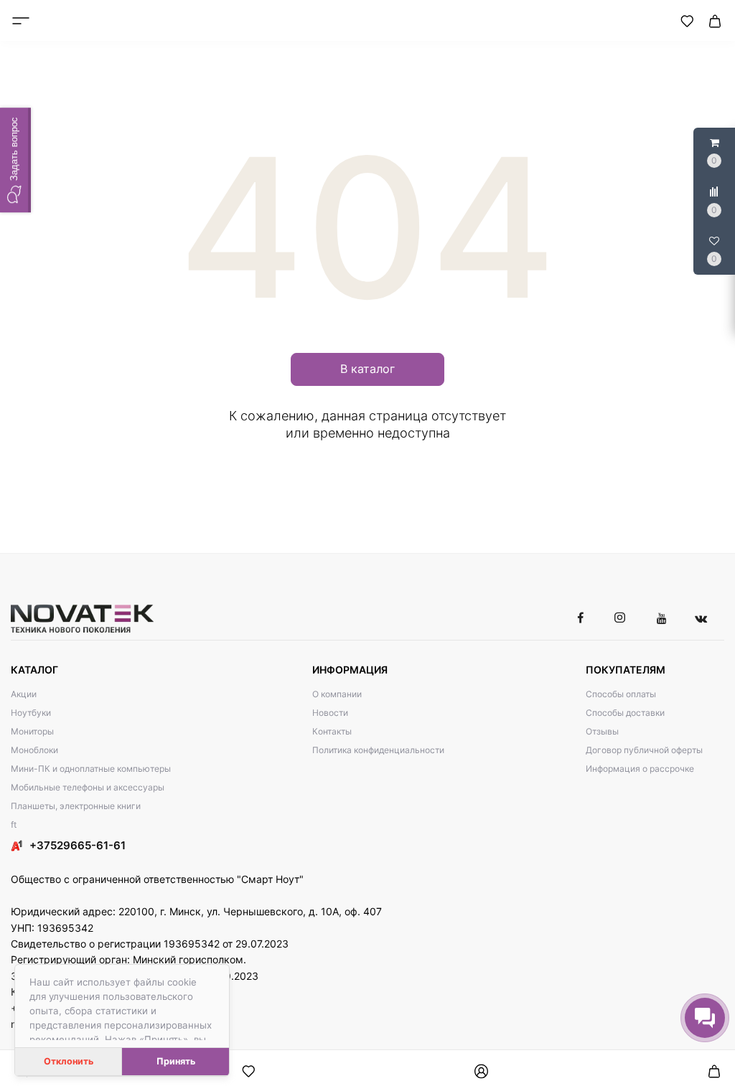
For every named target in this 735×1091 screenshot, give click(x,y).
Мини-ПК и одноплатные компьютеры (91, 768)
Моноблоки (34, 750)
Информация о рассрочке (640, 768)
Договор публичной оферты (644, 750)
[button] (15, 160)
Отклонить (68, 1061)
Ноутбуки (31, 712)
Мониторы (32, 731)
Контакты (332, 731)
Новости (330, 712)
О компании (337, 694)
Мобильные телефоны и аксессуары (87, 787)
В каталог (367, 369)
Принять (175, 1061)
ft (14, 824)
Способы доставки (625, 712)
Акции (24, 694)
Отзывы (602, 731)
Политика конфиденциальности (378, 750)
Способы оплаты (621, 694)
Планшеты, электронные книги (76, 805)
